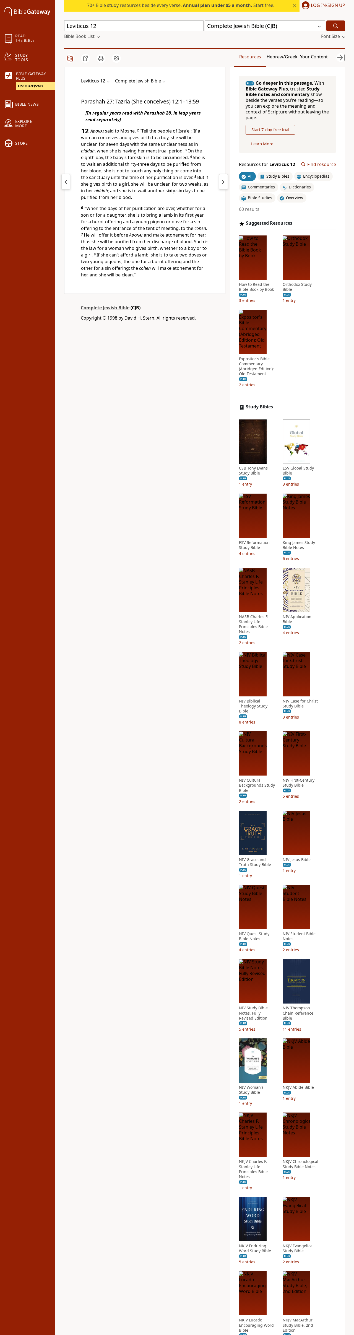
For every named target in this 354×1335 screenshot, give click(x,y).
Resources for (267, 164)
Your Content (314, 57)
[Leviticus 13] (223, 182)
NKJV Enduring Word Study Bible (255, 1248)
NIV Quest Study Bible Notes (254, 936)
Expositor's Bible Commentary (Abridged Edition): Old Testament (256, 366)
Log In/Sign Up (328, 5)
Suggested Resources (269, 223)
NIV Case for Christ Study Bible (300, 704)
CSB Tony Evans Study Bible (253, 471)
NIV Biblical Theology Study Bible (253, 706)
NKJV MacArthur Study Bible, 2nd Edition (298, 1325)
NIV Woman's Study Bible (251, 1090)
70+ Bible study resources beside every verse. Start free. (180, 5)
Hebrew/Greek (282, 57)
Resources (250, 57)
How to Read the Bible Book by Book (256, 287)
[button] (322, 6)
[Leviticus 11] (65, 182)
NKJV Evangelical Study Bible (298, 1248)
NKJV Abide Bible (298, 1087)
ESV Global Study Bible (298, 471)
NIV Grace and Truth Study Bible (255, 862)
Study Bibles (259, 407)
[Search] (335, 25)
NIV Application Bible (297, 619)
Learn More (262, 143)
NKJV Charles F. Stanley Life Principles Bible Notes (253, 1169)
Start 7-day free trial (270, 130)
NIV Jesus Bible (297, 859)
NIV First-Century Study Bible (298, 783)
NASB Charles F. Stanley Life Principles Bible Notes (253, 624)
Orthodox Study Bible (297, 287)
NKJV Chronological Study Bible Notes (300, 1164)
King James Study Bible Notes (299, 545)
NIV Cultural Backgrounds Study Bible (257, 785)
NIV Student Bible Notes (299, 936)
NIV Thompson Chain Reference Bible (298, 1013)
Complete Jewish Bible (105, 308)
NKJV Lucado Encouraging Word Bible (256, 1325)
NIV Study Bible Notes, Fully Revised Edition (253, 1013)
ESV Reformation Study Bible (254, 545)
